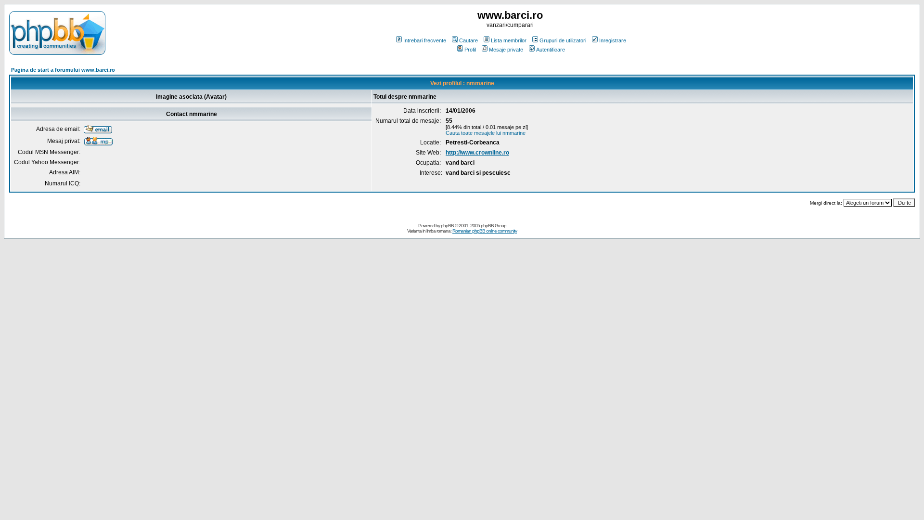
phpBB (447, 225)
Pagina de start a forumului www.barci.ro (63, 70)
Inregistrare (612, 40)
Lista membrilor (508, 40)
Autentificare (550, 49)
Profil (470, 49)
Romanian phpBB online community (484, 231)
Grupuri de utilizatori (562, 40)
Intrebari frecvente (424, 40)
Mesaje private (506, 49)
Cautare (468, 40)
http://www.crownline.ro (477, 152)
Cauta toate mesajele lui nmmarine (486, 133)
